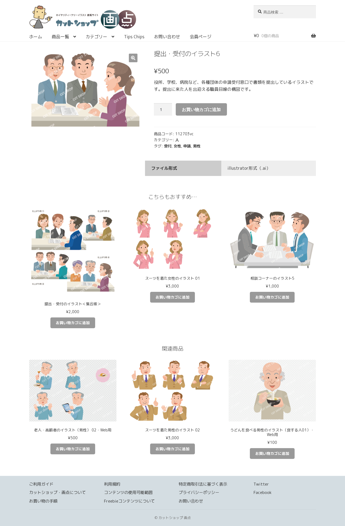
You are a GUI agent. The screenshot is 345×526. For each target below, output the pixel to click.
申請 (187, 145)
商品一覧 (60, 37)
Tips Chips (134, 37)
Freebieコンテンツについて (129, 501)
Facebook (263, 492)
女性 (177, 145)
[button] (133, 58)
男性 (197, 145)
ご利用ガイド (41, 484)
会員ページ (200, 37)
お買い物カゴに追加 (201, 109)
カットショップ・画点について (57, 492)
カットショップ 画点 (135, 18)
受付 (167, 145)
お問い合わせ (167, 37)
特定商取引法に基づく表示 (203, 484)
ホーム (35, 37)
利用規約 (112, 484)
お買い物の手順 (43, 501)
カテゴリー (96, 37)
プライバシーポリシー (199, 492)
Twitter (261, 484)
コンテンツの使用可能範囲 (128, 492)
